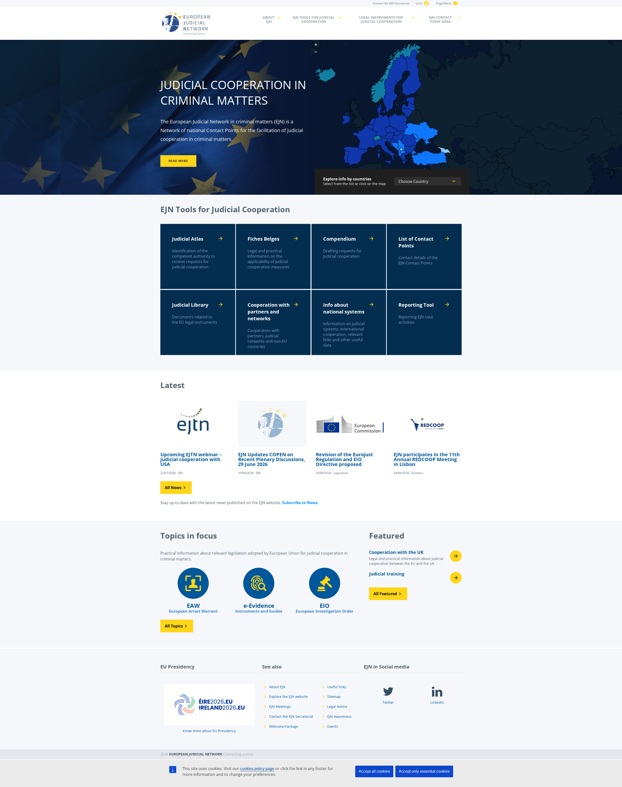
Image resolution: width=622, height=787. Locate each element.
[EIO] (324, 591)
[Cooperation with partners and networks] (273, 322)
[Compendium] (348, 256)
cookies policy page (257, 769)
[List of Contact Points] (424, 256)
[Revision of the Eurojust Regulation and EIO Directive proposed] (350, 437)
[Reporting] (424, 322)
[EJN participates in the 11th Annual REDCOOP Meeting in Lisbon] (428, 437)
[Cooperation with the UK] (415, 559)
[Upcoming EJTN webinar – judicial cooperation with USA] (194, 437)
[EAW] (193, 591)
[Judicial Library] (197, 322)
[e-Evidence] (259, 591)
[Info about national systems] (348, 322)
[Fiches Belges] (273, 256)
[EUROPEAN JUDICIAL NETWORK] (208, 23)
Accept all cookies (374, 771)
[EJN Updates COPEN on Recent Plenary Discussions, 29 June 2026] (272, 437)
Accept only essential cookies (424, 771)
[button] (176, 487)
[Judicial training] (415, 578)
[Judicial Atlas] (197, 256)
